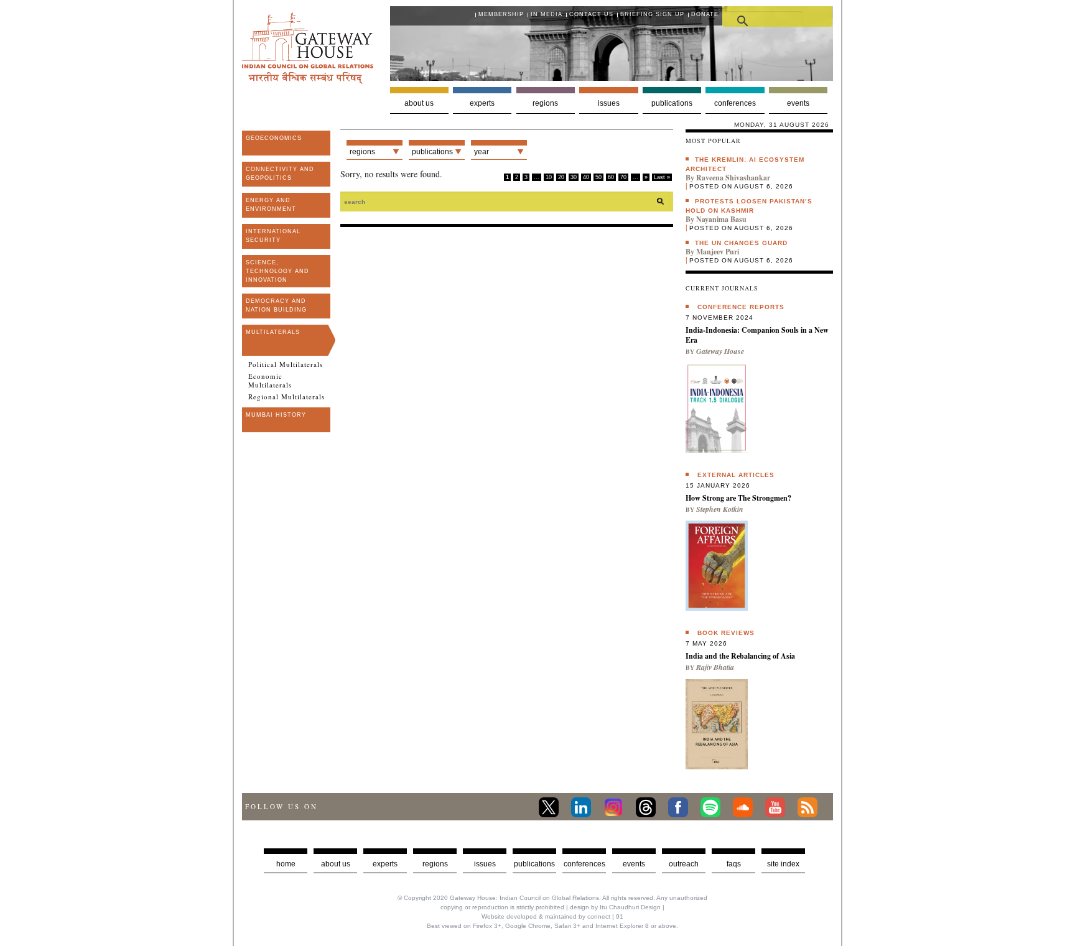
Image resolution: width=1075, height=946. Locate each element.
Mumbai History (276, 415)
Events (798, 103)
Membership (501, 14)
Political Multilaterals (285, 364)
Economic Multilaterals (270, 380)
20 (561, 177)
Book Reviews (726, 632)
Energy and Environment (271, 204)
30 (573, 177)
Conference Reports (740, 307)
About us (419, 103)
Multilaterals (273, 332)
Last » (662, 177)
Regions (545, 103)
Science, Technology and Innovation (277, 271)
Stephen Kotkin (719, 509)
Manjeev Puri (717, 251)
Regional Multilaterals (286, 396)
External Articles (736, 474)
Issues (609, 103)
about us (335, 864)
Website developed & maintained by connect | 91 (552, 916)
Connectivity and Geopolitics (280, 173)
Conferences (735, 103)
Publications (671, 103)
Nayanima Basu (721, 219)
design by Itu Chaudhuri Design (615, 907)
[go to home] (307, 80)
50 (598, 177)
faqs (734, 864)
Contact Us (591, 14)
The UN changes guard (741, 242)
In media (546, 14)
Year (481, 151)
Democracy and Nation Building (276, 305)
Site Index (783, 864)
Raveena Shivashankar (733, 177)
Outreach (684, 864)
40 (586, 177)
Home (286, 864)
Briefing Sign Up (652, 14)
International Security (273, 235)
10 (549, 177)
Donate (705, 14)
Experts (482, 103)
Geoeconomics (274, 138)
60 (611, 177)
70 (623, 177)
